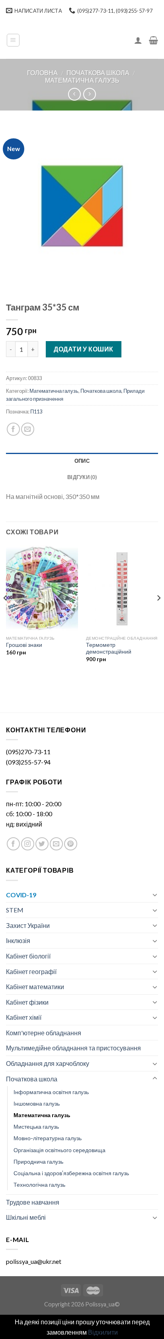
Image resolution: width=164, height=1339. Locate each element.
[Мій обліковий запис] (138, 40)
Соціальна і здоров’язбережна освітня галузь (71, 1173)
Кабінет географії (31, 971)
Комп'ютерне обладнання (43, 1032)
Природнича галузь (38, 1161)
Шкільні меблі (26, 1217)
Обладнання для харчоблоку (47, 1063)
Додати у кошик (83, 349)
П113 (36, 411)
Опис (82, 461)
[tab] (82, 461)
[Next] (158, 614)
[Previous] (6, 614)
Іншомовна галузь (37, 1103)
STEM (14, 910)
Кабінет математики (35, 986)
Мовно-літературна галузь (48, 1138)
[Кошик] (153, 40)
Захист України (28, 925)
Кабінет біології (28, 956)
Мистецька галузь (36, 1126)
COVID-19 (21, 894)
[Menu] (13, 40)
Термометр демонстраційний (108, 648)
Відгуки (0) (82, 477)
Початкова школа (97, 72)
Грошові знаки (24, 645)
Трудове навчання (32, 1202)
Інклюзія (18, 940)
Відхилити (103, 1332)
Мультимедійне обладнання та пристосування (73, 1048)
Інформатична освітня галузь (51, 1092)
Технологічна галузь (39, 1184)
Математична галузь (82, 80)
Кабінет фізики (27, 1002)
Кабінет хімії (23, 1017)
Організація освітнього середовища (59, 1150)
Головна (42, 72)
